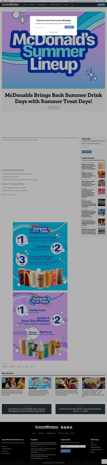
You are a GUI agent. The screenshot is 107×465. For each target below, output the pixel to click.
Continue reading (53, 32)
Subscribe (69, 27)
